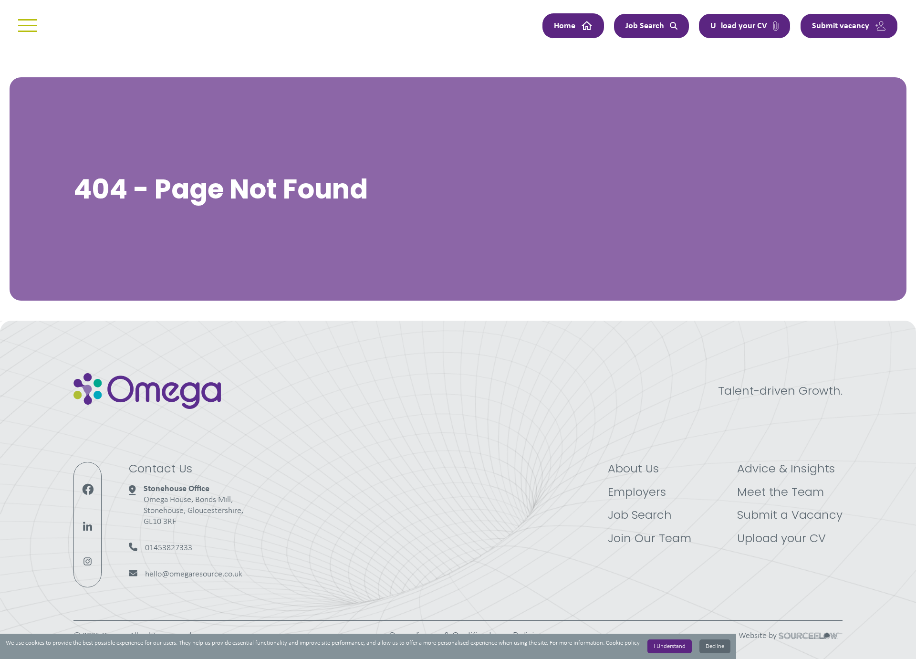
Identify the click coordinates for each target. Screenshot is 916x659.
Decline (715, 646)
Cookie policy (623, 643)
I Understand (670, 646)
